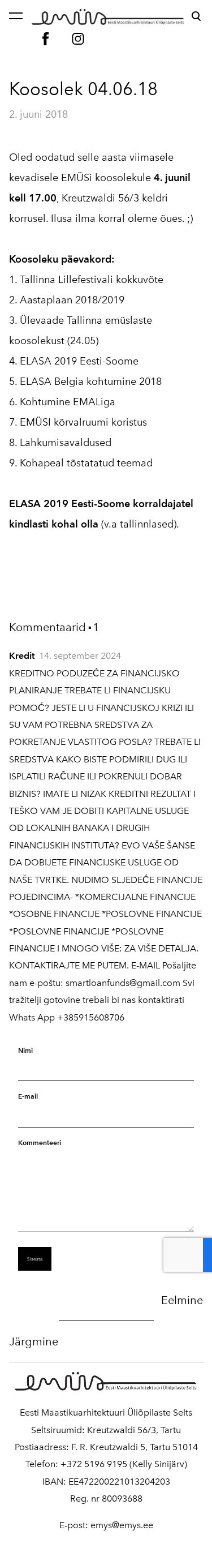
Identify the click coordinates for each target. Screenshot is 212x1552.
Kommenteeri (39, 1142)
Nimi (25, 1050)
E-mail (28, 1096)
